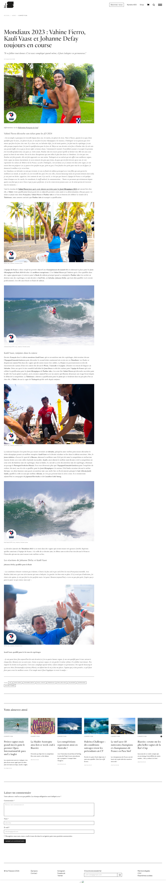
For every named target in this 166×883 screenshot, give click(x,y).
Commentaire (8, 801)
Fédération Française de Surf (28, 128)
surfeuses (81, 682)
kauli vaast (41, 682)
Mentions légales (144, 871)
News (14, 15)
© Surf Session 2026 (11, 871)
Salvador (72, 682)
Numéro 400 (132, 5)
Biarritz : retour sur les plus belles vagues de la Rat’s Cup (149, 745)
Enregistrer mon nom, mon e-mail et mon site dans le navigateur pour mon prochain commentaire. (39, 836)
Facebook (61, 873)
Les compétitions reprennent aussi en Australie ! (67, 745)
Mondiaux (51, 682)
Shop (142, 5)
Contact (34, 873)
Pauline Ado (61, 682)
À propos (34, 871)
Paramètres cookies (145, 876)
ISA (10, 682)
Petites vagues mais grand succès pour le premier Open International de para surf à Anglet (15, 748)
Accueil (7, 15)
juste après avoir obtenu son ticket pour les (47, 189)
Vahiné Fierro (10, 685)
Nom (5, 819)
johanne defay (29, 682)
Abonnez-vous (117, 5)
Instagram (61, 871)
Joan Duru (17, 682)
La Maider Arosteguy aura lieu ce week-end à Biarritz (43, 745)
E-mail (6, 827)
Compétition (22, 15)
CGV (139, 873)
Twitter (60, 876)
